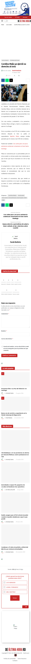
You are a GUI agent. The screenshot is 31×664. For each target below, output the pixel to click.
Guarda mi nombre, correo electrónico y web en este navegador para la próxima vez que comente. (16, 348)
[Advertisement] (15, 43)
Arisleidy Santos (10, 393)
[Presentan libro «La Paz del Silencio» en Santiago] (15, 379)
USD (13, 569)
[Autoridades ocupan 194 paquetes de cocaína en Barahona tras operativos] (15, 472)
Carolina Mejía (12, 195)
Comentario (5, 314)
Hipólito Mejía (14, 136)
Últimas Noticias (14, 60)
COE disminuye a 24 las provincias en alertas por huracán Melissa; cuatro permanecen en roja (15, 454)
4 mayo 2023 (20, 489)
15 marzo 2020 (16, 72)
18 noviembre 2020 (20, 552)
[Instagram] (15, 262)
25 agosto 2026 (19, 393)
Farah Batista (16, 70)
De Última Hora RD (10, 489)
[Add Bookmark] (28, 80)
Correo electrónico (7, 339)
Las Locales (5, 60)
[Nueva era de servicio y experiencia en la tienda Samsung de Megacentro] (15, 404)
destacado (21, 195)
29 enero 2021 (19, 522)
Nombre (4, 331)
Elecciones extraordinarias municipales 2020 (14, 197)
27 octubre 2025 (20, 459)
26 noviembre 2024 (19, 418)
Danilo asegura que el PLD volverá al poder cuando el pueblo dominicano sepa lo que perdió (14, 517)
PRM (3, 200)
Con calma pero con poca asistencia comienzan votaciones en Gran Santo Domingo (15, 146)
